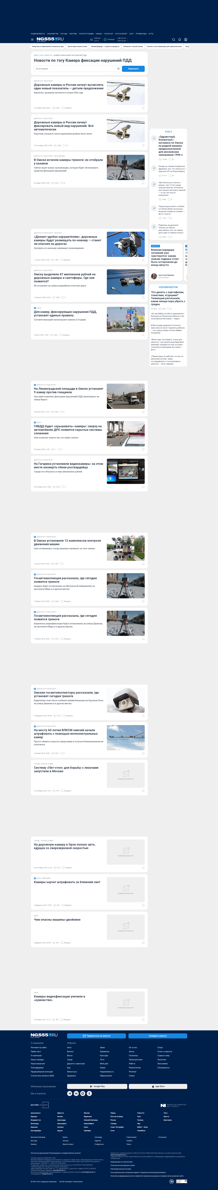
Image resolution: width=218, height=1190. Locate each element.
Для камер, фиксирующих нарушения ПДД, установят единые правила (65, 313)
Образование (106, 1076)
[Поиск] (174, 39)
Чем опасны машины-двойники (57, 919)
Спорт (160, 1047)
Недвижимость (38, 34)
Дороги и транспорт (76, 1063)
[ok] (89, 1093)
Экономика (162, 1063)
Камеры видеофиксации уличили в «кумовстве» (59, 998)
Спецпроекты (163, 1068)
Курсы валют (121, 34)
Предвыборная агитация (42, 1072)
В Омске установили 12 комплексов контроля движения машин (67, 542)
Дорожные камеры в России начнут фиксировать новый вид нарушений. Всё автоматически (63, 126)
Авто (69, 1047)
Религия (132, 1072)
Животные (72, 1072)
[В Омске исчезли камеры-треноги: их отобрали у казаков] (126, 167)
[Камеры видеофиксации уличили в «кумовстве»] (126, 1004)
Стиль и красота (164, 1051)
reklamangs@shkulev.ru (119, 1155)
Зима (102, 1047)
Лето (102, 1059)
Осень (131, 1051)
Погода (64, 34)
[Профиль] (186, 39)
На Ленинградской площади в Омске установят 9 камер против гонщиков (68, 390)
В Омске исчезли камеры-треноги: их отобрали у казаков (68, 161)
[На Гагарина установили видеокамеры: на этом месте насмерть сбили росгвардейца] (126, 471)
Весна (69, 1055)
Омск (36, 55)
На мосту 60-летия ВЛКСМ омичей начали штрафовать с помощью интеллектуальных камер (66, 733)
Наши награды (37, 1059)
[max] (82, 1093)
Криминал (104, 1051)
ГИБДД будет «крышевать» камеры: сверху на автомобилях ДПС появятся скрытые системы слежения (68, 429)
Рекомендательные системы (121, 1169)
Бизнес (70, 1051)
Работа (132, 1063)
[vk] (76, 1093)
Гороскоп (108, 34)
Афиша (99, 34)
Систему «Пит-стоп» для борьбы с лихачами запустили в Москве (66, 769)
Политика (133, 1055)
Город (69, 1059)
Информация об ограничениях (122, 1162)
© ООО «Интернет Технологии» (71, 1182)
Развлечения (135, 1068)
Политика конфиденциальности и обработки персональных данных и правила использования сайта (147, 1176)
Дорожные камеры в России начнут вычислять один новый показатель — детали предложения (68, 86)
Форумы (73, 34)
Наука (102, 1068)
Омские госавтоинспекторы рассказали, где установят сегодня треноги (66, 694)
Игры (151, 34)
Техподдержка (37, 1068)
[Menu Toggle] (32, 39)
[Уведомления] (180, 39)
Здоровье (71, 1076)
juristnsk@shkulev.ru (88, 1172)
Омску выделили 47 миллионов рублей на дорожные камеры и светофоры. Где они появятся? (65, 278)
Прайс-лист (36, 1051)
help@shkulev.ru (47, 1174)
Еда (68, 1068)
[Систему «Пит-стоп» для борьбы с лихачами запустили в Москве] (126, 775)
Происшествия (135, 1059)
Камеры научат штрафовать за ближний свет (67, 882)
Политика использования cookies (123, 1165)
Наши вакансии (38, 1063)
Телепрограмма (86, 34)
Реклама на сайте (39, 1047)
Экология (161, 1059)
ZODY (131, 34)
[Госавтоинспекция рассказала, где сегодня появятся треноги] (126, 585)
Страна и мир (163, 1055)
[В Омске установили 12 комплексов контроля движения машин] (126, 548)
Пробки (110, 39)
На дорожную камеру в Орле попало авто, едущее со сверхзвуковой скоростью (64, 846)
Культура (104, 1055)
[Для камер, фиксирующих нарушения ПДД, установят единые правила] (126, 319)
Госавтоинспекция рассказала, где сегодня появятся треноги (65, 579)
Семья (132, 1076)
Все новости (46, 55)
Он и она (133, 1047)
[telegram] (69, 1093)
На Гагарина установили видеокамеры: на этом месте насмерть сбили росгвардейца (68, 465)
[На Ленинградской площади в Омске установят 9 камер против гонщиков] (126, 396)
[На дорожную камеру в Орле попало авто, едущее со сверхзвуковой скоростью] (126, 852)
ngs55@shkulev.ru (59, 1170)
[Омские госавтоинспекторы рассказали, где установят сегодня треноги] (126, 700)
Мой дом (104, 1063)
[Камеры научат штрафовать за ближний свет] (126, 889)
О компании (36, 1055)
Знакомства (53, 34)
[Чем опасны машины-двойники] (126, 927)
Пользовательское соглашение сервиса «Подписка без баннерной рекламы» (138, 1172)
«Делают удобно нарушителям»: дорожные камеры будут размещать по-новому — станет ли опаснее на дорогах (67, 240)
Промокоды (141, 34)
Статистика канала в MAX (42, 1076)
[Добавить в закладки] (143, 107)
